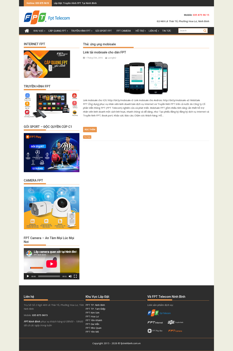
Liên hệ (153, 30)
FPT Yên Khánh (94, 320)
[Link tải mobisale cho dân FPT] (146, 78)
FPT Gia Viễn (92, 324)
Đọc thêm (90, 129)
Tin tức (166, 30)
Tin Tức (87, 137)
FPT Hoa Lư (92, 316)
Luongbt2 (112, 57)
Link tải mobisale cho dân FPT (104, 52)
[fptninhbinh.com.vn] (27, 30)
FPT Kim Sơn (92, 312)
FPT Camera (124, 30)
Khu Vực (38, 30)
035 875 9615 (40, 315)
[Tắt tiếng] (70, 276)
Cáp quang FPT (57, 30)
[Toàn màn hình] (75, 276)
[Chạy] (27, 276)
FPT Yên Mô (92, 331)
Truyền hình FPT (81, 30)
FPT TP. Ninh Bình (95, 304)
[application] (51, 263)
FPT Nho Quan (93, 327)
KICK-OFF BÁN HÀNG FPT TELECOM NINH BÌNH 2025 (82, 3)
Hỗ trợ (140, 30)
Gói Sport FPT (103, 30)
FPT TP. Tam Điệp (95, 308)
